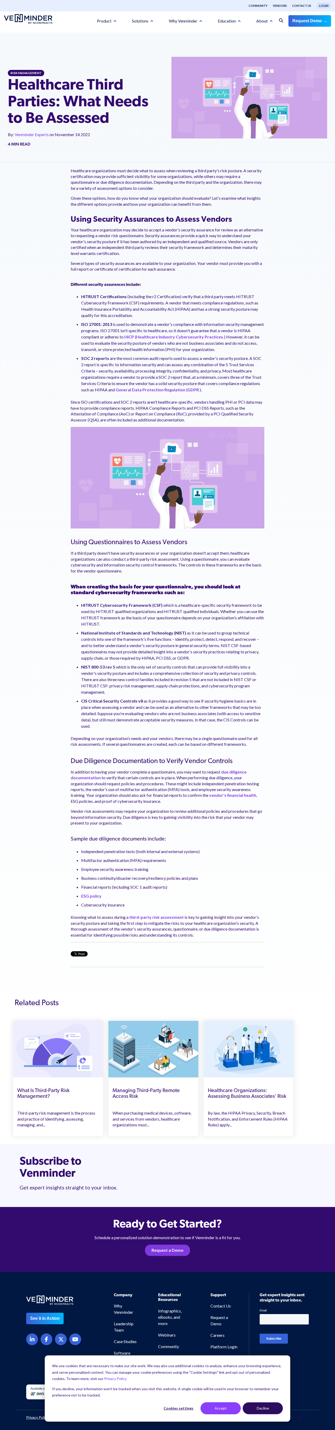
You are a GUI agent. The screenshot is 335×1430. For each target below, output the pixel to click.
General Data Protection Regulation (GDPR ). (159, 389)
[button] (312, 1321)
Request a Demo (167, 1250)
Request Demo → (309, 21)
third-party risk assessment (156, 917)
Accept (221, 1408)
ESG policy (91, 895)
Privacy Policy (115, 1378)
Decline (263, 1408)
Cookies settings (178, 1408)
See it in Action (45, 1318)
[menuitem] (255, 6)
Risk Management (26, 73)
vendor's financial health (232, 795)
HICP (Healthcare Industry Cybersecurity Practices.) (175, 336)
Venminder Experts (32, 134)
